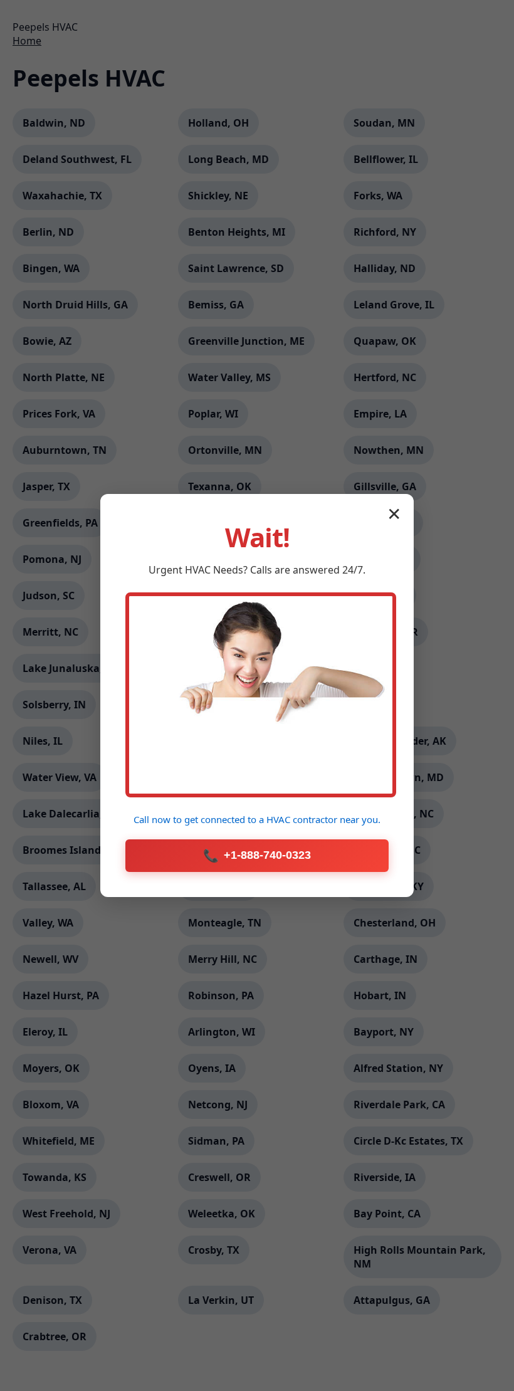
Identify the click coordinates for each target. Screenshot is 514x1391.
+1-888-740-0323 (257, 856)
